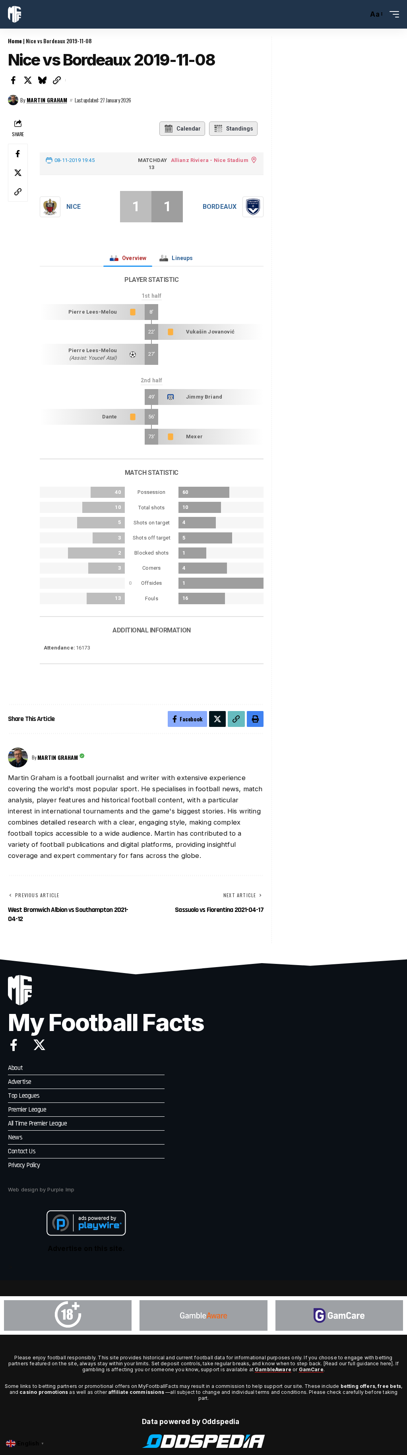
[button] (360, 14)
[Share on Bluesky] (42, 80)
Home (15, 41)
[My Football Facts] (14, 14)
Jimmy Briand (204, 397)
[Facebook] (13, 1044)
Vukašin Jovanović (210, 332)
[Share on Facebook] (13, 80)
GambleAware (273, 1369)
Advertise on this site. (86, 1249)
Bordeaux (219, 206)
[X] (39, 1044)
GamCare (311, 1369)
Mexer (194, 436)
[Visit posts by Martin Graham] (13, 100)
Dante (109, 417)
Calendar (188, 128)
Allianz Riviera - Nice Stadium (209, 160)
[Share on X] (28, 80)
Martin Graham (47, 100)
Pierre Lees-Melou (92, 312)
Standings (239, 128)
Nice (73, 206)
